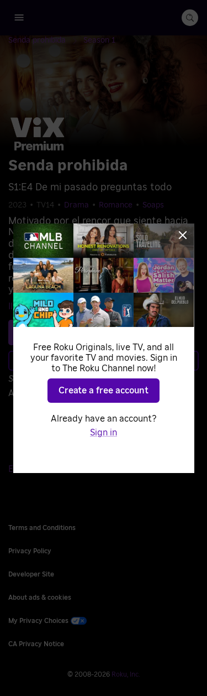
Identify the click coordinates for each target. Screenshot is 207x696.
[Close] (183, 235)
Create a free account (103, 390)
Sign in (103, 432)
